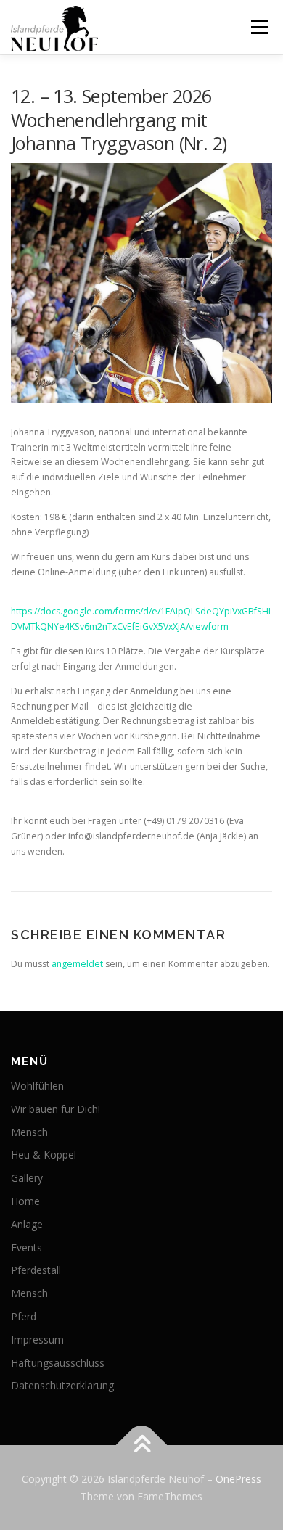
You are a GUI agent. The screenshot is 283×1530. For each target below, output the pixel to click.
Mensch (29, 1132)
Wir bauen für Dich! (55, 1109)
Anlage (27, 1224)
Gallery (27, 1178)
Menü (259, 27)
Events (26, 1247)
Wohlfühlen (37, 1086)
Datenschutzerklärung (62, 1385)
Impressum (37, 1339)
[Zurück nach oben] (142, 1445)
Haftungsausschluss (57, 1363)
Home (25, 1201)
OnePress (238, 1479)
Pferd (23, 1316)
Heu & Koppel (43, 1154)
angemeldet (77, 964)
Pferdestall (36, 1270)
